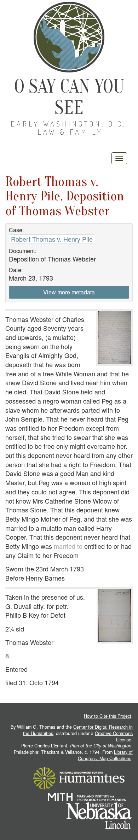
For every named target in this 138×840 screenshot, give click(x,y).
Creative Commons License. (114, 736)
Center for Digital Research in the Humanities (78, 730)
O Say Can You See (69, 97)
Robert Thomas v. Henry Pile (52, 238)
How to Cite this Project (107, 716)
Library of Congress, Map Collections (105, 755)
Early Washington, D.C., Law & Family (70, 127)
